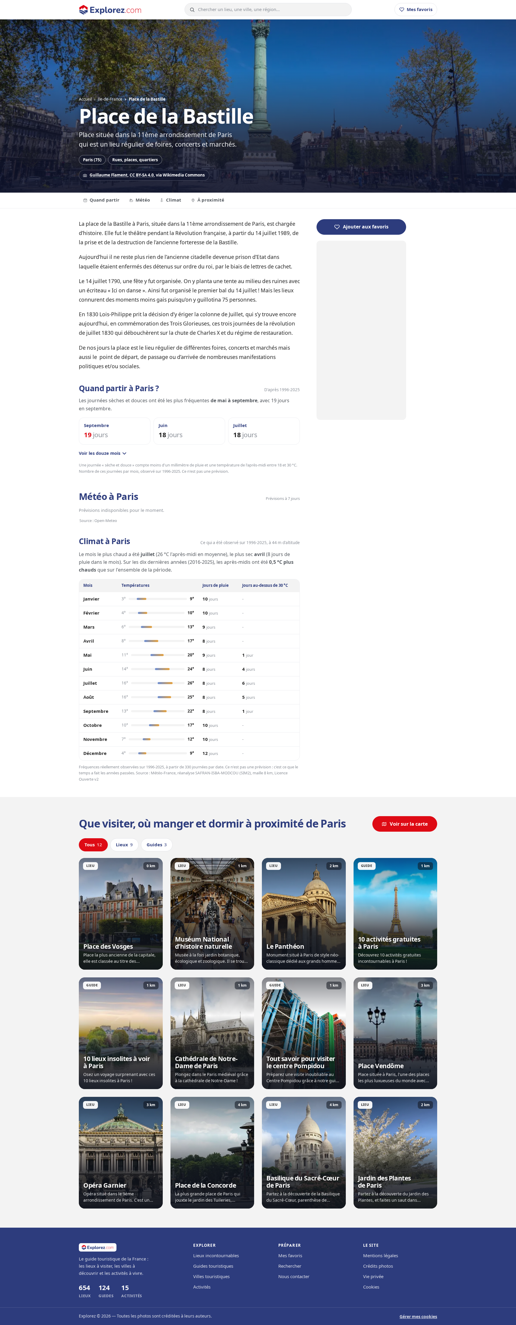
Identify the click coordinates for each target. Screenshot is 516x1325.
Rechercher (289, 1266)
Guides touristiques (213, 1266)
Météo (143, 200)
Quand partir (104, 200)
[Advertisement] (361, 330)
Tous (93, 844)
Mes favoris (290, 1255)
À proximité (210, 200)
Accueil (85, 99)
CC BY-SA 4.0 (142, 175)
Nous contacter (293, 1276)
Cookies (371, 1287)
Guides (157, 844)
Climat (173, 200)
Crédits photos (378, 1266)
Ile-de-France (110, 99)
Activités (202, 1287)
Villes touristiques (211, 1276)
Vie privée (373, 1276)
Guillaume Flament (109, 175)
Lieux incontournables (216, 1255)
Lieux (124, 844)
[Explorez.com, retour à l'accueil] (110, 9)
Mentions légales (380, 1255)
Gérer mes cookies (418, 1316)
